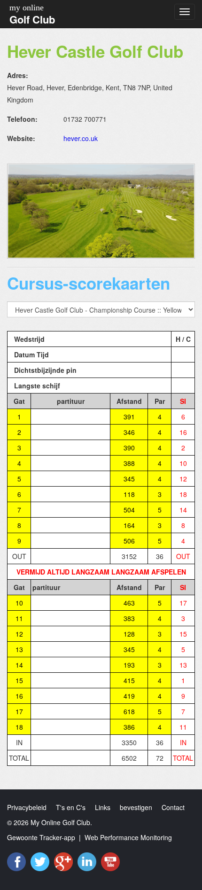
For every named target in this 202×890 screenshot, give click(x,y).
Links (102, 807)
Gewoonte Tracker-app (41, 837)
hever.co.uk (80, 138)
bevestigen (136, 807)
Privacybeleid (27, 807)
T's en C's (70, 807)
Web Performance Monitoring (128, 837)
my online (26, 7)
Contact (173, 807)
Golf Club (32, 19)
